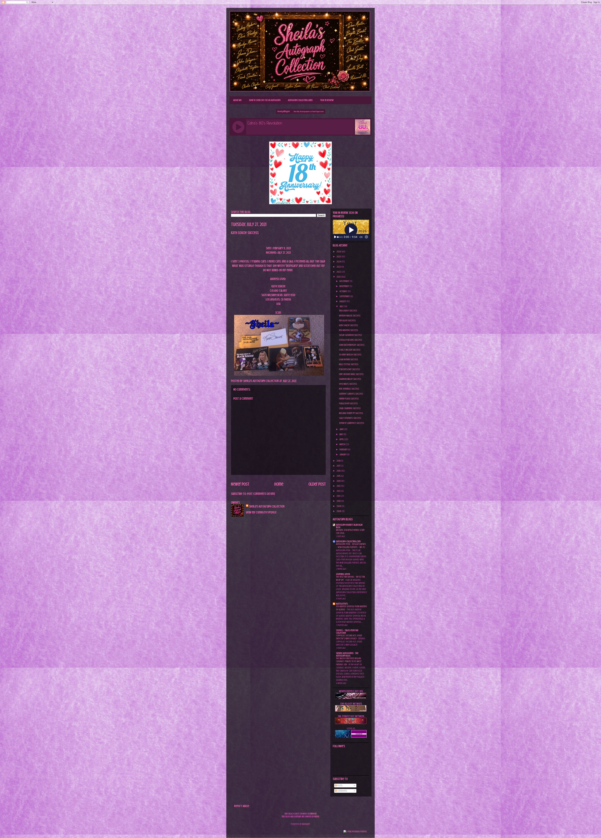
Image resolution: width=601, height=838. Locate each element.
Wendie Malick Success (349, 315)
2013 (338, 486)
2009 (339, 506)
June (341, 429)
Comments (342, 790)
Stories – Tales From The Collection (347, 631)
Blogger (306, 824)
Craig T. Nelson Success (349, 349)
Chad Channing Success (350, 408)
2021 (338, 276)
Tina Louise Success (348, 310)
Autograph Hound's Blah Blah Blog (349, 526)
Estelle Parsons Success (350, 340)
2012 (338, 491)
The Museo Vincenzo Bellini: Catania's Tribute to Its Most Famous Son (348, 661)
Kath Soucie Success (348, 325)
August (342, 301)
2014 (338, 481)
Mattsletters (342, 603)
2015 (338, 476)
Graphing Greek (343, 574)
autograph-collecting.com (348, 541)
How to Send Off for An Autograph (264, 100)
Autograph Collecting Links (300, 100)
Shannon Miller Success (350, 379)
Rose (316, 816)
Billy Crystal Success (348, 364)
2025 (339, 256)
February (343, 449)
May (341, 434)
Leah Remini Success (348, 359)
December (344, 281)
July (341, 306)
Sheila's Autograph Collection (265, 17)
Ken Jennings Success (349, 388)
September (344, 296)
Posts (339, 785)
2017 (338, 465)
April (341, 439)
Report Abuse (241, 806)
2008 (339, 511)
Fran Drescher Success (349, 369)
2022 (339, 271)
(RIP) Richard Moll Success (351, 374)
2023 (338, 266)
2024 (338, 261)
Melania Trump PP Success (351, 413)
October (343, 291)
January (343, 454)
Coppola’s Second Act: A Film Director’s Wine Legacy (349, 637)
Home (278, 484)
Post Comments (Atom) (261, 494)
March (342, 444)
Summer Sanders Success (351, 393)
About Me (237, 100)
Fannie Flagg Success (349, 398)
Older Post (317, 484)
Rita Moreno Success (348, 330)
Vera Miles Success (348, 384)
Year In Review (327, 100)
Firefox (313, 813)
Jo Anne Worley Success (350, 354)
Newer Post (240, 484)
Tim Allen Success (347, 320)
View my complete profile (261, 512)
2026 (339, 251)
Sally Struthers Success (350, 418)
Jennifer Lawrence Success (351, 423)
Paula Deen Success (348, 403)
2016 (338, 470)
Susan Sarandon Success (350, 335)
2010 (338, 501)
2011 (338, 496)
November (344, 286)
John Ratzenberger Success (352, 345)
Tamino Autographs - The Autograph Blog (347, 654)
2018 (338, 460)
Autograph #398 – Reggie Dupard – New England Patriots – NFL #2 (351, 546)
